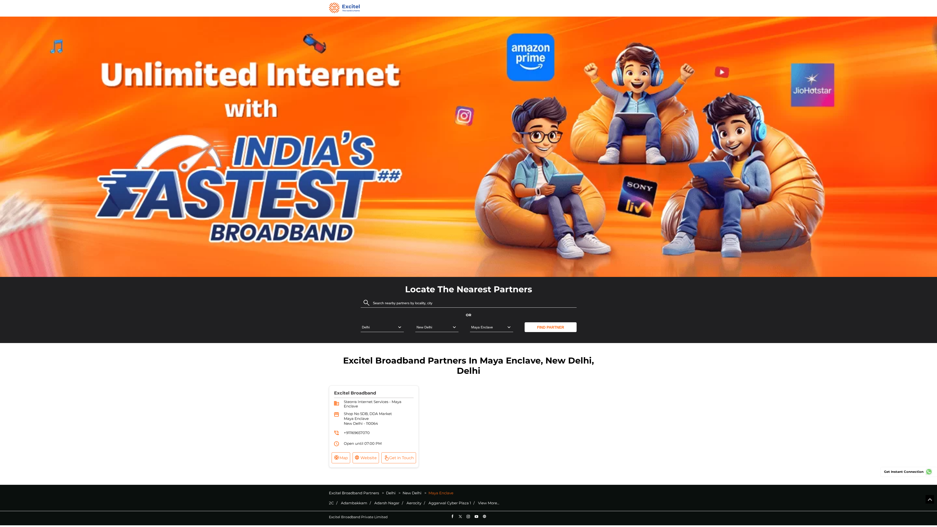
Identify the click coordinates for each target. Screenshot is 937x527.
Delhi (391, 493)
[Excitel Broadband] (344, 8)
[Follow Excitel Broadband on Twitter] (460, 516)
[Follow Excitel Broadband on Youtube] (476, 516)
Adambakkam (354, 503)
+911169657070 (357, 432)
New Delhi (412, 493)
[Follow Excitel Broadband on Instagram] (468, 516)
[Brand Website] (484, 516)
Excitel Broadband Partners (354, 493)
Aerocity (414, 503)
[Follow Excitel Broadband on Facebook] (452, 516)
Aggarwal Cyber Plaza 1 (449, 503)
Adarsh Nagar (386, 503)
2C (331, 503)
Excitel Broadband (355, 393)
